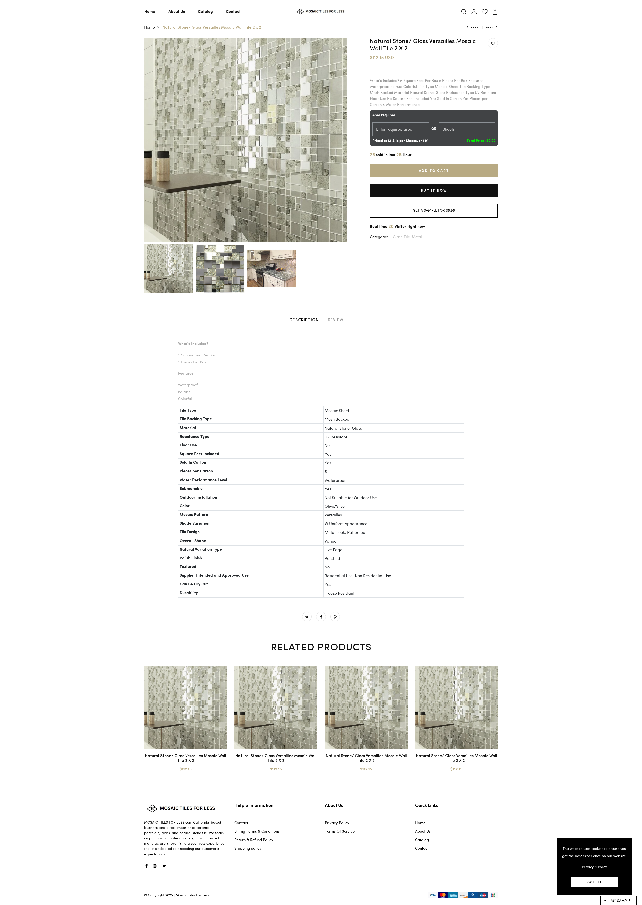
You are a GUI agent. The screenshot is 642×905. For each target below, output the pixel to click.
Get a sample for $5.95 (434, 210)
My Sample (620, 900)
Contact (233, 11)
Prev (474, 27)
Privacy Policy (337, 822)
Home (149, 11)
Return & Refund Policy (253, 839)
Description (304, 320)
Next (489, 27)
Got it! (594, 882)
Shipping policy (247, 848)
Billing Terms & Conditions (257, 831)
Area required (383, 115)
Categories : (380, 236)
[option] (245, 140)
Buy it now (434, 190)
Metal (417, 236)
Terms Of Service (340, 831)
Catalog (205, 11)
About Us (176, 11)
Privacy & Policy (594, 866)
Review (336, 320)
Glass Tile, (402, 236)
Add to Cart (434, 170)
